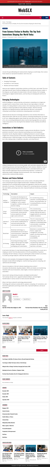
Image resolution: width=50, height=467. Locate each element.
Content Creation (5, 411)
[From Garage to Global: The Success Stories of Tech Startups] (25, 330)
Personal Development (6, 428)
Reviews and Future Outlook (11, 85)
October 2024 (5, 396)
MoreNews (29, 465)
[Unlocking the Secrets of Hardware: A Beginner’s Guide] (42, 448)
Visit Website (17, 299)
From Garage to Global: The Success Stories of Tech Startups (24, 338)
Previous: (11, 306)
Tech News (5, 28)
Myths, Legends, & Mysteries (8, 425)
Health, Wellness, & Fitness (7, 417)
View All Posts (26, 299)
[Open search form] (40, 17)
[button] (2, 17)
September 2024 (5, 399)
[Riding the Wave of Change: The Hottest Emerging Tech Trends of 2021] (40, 330)
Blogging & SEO (5, 408)
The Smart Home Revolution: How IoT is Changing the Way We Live (15, 374)
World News (4, 437)
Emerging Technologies (10, 81)
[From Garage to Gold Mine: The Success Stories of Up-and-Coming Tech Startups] (9, 330)
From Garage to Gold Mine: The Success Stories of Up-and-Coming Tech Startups (9, 338)
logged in (10, 317)
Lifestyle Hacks (5, 420)
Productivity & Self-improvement (8, 431)
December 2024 (5, 391)
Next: (36, 307)
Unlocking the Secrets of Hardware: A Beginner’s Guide (13, 370)
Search (4, 347)
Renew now (27, 1)
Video (47, 17)
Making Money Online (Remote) (8, 422)
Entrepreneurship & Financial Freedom (10, 414)
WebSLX (25, 10)
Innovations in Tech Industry (11, 83)
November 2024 (5, 394)
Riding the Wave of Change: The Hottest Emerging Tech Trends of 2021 (40, 338)
